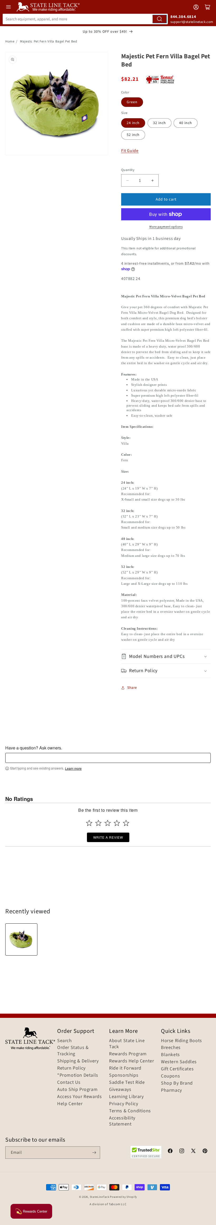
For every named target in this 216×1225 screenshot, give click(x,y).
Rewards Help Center (131, 1061)
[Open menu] (8, 7)
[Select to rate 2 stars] (98, 823)
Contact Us (69, 1082)
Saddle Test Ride (127, 1082)
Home (9, 41)
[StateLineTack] (48, 7)
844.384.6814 (183, 17)
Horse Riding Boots (181, 1041)
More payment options (166, 227)
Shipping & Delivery (78, 1061)
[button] (166, 656)
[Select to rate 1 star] (89, 823)
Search (64, 1041)
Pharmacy (171, 1090)
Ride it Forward (125, 1068)
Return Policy (71, 1068)
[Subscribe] (94, 1152)
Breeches (171, 1047)
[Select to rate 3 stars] (108, 823)
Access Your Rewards (79, 1097)
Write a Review (108, 837)
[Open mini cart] (207, 7)
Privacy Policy (123, 1104)
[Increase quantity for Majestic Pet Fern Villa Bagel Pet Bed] (152, 180)
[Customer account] (196, 7)
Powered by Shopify (123, 1197)
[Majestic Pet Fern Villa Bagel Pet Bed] (21, 939)
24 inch (133, 123)
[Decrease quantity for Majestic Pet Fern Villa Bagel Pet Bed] (127, 180)
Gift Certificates (177, 1069)
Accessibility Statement (122, 1121)
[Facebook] (170, 1151)
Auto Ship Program (77, 1089)
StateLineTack (99, 1197)
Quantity (127, 170)
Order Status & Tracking (73, 1050)
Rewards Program (128, 1054)
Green (132, 102)
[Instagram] (182, 1151)
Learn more (73, 768)
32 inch (159, 123)
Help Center (70, 1104)
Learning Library (126, 1097)
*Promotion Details (77, 1075)
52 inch (133, 134)
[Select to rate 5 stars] (126, 823)
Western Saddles (179, 1062)
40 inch (185, 123)
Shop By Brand (177, 1083)
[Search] (160, 19)
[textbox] (108, 758)
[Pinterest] (205, 1151)
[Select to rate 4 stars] (117, 823)
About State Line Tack (127, 1044)
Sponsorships (123, 1075)
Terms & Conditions (130, 1111)
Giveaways (120, 1089)
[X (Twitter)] (193, 1151)
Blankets (170, 1055)
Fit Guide (129, 151)
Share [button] (132, 687)
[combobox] (85, 19)
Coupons (170, 1076)
